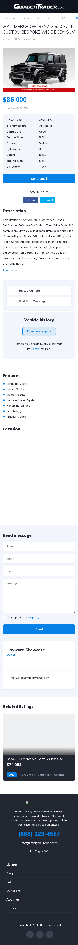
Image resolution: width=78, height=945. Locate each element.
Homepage (9, 18)
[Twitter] (40, 934)
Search (27, 18)
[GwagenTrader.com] (39, 6)
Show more (10, 270)
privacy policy (31, 617)
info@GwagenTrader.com (39, 843)
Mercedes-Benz (46, 18)
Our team (13, 891)
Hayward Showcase (26, 650)
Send (39, 629)
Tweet (49, 200)
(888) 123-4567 (39, 833)
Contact (12, 908)
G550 (65, 18)
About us (13, 899)
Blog (9, 873)
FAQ (9, 882)
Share (32, 200)
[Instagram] (49, 934)
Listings (12, 864)
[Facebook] (30, 934)
